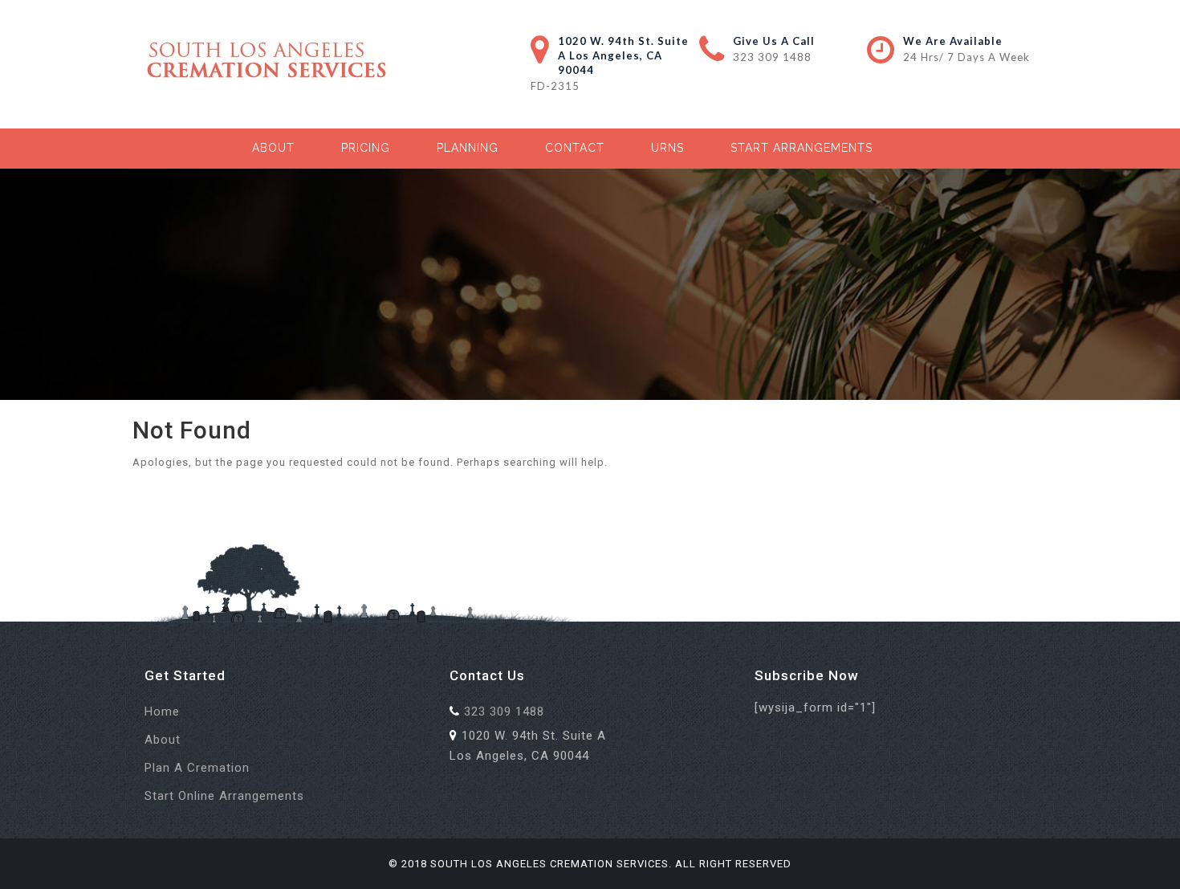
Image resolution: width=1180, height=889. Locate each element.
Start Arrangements (801, 147)
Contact (574, 147)
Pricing (365, 147)
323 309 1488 (772, 57)
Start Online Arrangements (224, 796)
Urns (667, 147)
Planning (467, 147)
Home (162, 711)
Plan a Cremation (197, 768)
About (273, 147)
